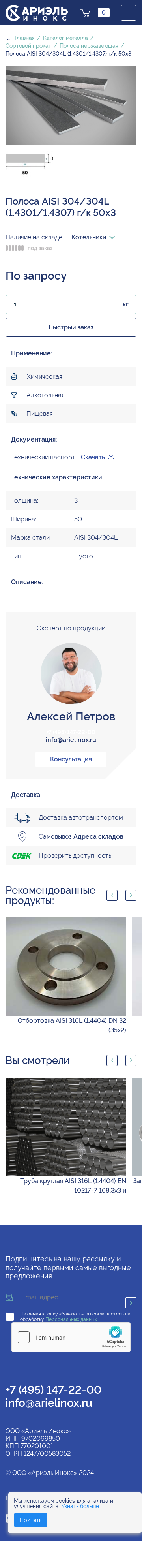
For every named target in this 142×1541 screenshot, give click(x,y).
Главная (25, 38)
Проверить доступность (75, 855)
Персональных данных (71, 1319)
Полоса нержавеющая (89, 46)
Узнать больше (80, 1506)
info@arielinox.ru (71, 740)
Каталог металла (65, 38)
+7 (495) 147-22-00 (71, 732)
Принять (30, 1520)
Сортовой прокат (28, 46)
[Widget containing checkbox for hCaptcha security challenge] (71, 1337)
